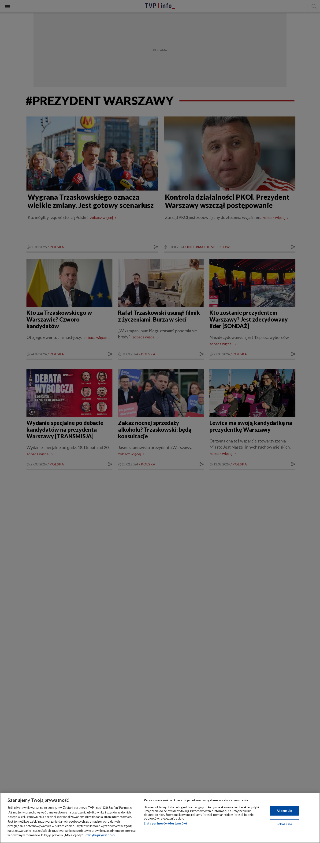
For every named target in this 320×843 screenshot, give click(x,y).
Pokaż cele (284, 824)
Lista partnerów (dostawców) (165, 823)
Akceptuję (284, 811)
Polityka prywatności (100, 835)
